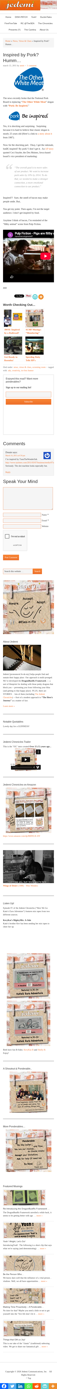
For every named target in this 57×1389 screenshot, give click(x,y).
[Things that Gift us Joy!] (28, 1328)
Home (8, 17)
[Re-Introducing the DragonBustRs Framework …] (28, 1197)
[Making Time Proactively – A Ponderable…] (28, 1296)
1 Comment (31, 65)
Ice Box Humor (27, 370)
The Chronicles (44, 23)
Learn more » (9, 706)
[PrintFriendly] (35, 296)
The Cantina (29, 29)
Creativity (16, 370)
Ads (9, 370)
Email (44, 520)
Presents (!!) (14, 29)
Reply (7, 472)
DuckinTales (46, 17)
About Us (43, 29)
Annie (22, 65)
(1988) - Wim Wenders (20, 886)
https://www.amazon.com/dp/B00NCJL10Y (21, 836)
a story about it (45, 133)
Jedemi (20, 5)
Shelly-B (41, 1050)
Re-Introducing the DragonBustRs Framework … (26, 1208)
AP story (49, 148)
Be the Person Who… (13, 1274)
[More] (41, 296)
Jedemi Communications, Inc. (34, 1371)
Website (45, 526)
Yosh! (33, 17)
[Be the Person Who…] (28, 1263)
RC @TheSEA (27, 23)
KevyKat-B (28, 1050)
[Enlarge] (50, 854)
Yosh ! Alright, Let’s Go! (14, 1241)
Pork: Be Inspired (18, 105)
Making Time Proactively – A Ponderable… (23, 1307)
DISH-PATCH (21, 17)
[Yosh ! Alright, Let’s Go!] (28, 1230)
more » (39, 1216)
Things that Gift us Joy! (14, 1339)
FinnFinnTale (11, 23)
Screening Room (39, 367)
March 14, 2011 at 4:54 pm (15, 456)
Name (44, 515)
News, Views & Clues (22, 367)
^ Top (28, 1378)
